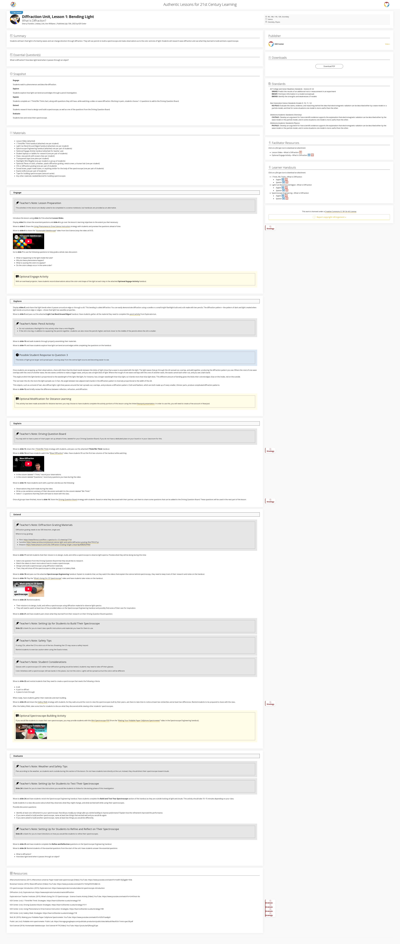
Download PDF (329, 66)
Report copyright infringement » (331, 217)
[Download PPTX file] (300, 152)
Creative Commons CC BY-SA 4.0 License (340, 211)
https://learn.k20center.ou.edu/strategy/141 (64, 900)
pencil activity (135, 314)
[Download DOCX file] (309, 155)
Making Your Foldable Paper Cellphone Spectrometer (139, 720)
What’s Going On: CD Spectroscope (47, 578)
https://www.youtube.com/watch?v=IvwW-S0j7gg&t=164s (110, 880)
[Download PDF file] (312, 155)
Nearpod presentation (146, 403)
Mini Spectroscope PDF (100, 720)
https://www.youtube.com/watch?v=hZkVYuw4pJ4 (91, 917)
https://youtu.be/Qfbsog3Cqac (86, 925)
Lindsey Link (39, 23)
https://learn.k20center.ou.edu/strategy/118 (60, 913)
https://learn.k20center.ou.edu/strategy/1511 (69, 905)
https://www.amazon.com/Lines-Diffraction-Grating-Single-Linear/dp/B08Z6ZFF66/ (58, 545)
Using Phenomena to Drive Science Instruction (52, 226)
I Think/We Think (41, 449)
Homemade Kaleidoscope (46, 230)
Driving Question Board (68, 499)
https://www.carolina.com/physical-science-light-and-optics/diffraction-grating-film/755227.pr (62, 542)
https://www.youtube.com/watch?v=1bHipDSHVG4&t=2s (78, 884)
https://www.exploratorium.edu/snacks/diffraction (54, 892)
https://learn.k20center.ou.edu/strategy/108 (86, 909)
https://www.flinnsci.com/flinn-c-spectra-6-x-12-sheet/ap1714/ (48, 540)
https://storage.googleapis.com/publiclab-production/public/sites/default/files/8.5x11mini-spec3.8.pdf (93, 921)
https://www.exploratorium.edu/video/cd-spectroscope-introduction (78, 888)
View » (387, 44)
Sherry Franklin (28, 23)
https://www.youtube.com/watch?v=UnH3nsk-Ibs (121, 896)
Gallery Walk (42, 702)
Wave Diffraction (56, 453)
